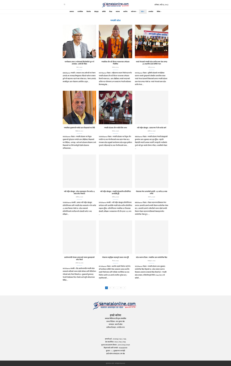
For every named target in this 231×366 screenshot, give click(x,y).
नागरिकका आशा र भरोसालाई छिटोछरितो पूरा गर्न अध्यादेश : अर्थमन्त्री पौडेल (79, 62)
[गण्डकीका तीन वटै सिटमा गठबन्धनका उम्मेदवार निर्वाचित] (115, 41)
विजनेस (89, 11)
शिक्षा (110, 11)
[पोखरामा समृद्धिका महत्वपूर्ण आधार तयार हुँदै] (115, 237)
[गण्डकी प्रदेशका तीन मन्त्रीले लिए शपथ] (115, 107)
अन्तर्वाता (150, 11)
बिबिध (158, 11)
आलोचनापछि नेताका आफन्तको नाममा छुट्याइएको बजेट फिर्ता (79, 258)
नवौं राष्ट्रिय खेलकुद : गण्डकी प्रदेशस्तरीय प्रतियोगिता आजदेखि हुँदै (115, 192)
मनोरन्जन (133, 11)
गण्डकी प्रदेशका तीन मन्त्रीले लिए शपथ (115, 127)
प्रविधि (104, 11)
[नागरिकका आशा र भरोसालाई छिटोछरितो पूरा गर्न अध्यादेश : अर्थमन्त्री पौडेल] (79, 41)
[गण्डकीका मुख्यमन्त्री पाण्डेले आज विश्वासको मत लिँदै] (79, 107)
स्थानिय (125, 11)
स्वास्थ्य (118, 11)
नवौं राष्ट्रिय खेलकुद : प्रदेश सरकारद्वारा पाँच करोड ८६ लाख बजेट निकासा (79, 192)
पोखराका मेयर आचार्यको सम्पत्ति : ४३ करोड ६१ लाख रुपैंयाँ (151, 192)
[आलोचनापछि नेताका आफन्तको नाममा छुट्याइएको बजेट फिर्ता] (79, 237)
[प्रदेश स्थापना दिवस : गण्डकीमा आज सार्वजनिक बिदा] (151, 237)
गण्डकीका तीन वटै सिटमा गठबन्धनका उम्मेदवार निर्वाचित (115, 62)
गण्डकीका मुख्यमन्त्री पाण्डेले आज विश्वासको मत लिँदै (79, 127)
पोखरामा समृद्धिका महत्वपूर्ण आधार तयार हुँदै (115, 257)
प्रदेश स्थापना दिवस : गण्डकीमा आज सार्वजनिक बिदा (151, 257)
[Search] (64, 5)
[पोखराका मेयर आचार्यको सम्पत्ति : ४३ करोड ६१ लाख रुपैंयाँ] (151, 171)
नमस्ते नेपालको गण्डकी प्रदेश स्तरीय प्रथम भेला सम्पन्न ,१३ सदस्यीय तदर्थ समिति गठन (151, 62)
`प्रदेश (142, 11)
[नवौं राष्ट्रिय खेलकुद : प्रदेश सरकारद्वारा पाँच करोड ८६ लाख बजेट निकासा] (79, 171)
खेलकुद (96, 11)
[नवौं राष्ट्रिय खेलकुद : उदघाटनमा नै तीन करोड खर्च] (151, 107)
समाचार (72, 11)
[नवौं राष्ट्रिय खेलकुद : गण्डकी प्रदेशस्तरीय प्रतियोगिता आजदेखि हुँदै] (115, 171)
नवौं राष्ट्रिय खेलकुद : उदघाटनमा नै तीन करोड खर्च (151, 127)
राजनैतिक (80, 11)
